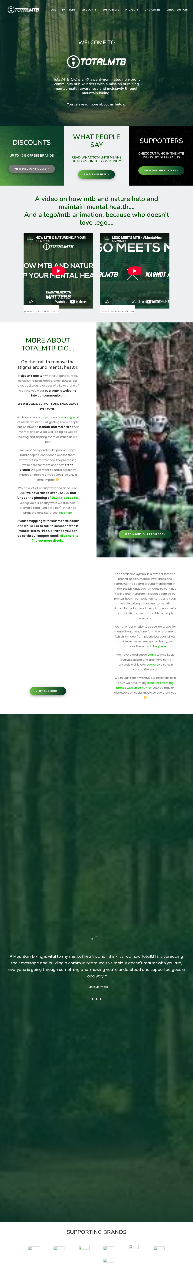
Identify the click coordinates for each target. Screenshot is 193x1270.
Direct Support (177, 9)
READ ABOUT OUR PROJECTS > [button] (145, 534)
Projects (132, 9)
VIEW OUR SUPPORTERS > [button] (161, 170)
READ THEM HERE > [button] (96, 174)
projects (46, 417)
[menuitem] (52, 10)
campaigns (67, 417)
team (152, 655)
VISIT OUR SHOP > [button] (48, 691)
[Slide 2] (96, 999)
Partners (68, 9)
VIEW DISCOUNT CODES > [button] (31, 168)
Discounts (88, 9)
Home (52, 9)
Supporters (111, 9)
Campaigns (152, 9)
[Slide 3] (101, 999)
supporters (154, 664)
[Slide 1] (92, 999)
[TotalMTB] (23, 9)
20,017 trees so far (64, 498)
